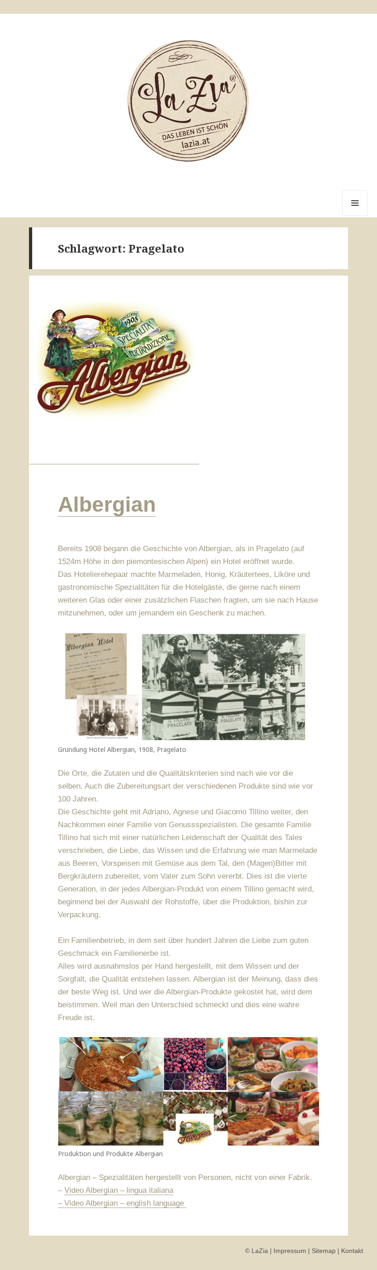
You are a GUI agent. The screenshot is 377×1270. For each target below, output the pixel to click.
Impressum (290, 1250)
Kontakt (352, 1250)
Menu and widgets (355, 215)
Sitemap (324, 1250)
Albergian (107, 504)
